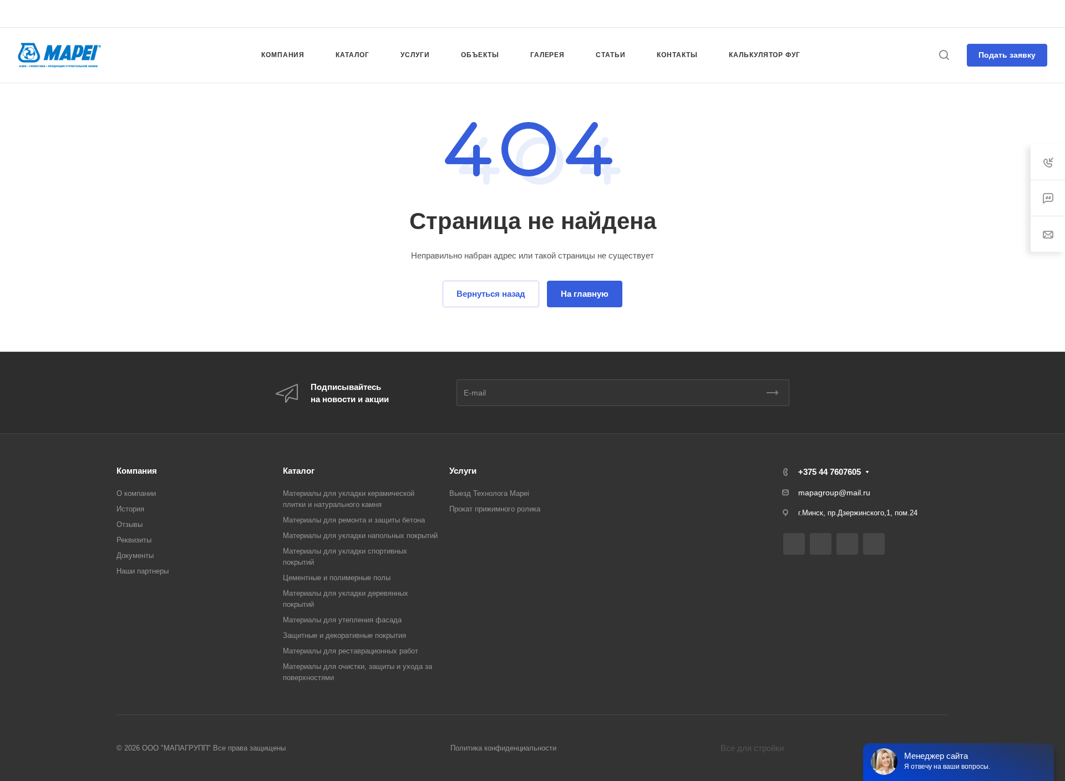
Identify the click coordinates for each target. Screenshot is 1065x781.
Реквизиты (133, 540)
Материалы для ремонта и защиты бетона (354, 520)
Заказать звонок (1020, 13)
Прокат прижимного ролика (494, 509)
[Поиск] (944, 55)
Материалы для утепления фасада (342, 620)
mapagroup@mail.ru (834, 492)
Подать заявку (1007, 54)
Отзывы (129, 524)
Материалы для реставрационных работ (350, 651)
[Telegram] (508, 13)
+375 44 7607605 (942, 13)
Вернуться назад (491, 293)
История (130, 509)
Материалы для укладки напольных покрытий (360, 535)
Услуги (462, 470)
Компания (136, 470)
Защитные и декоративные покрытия (344, 635)
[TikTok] (548, 13)
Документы (135, 555)
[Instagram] (488, 13)
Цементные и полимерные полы (336, 578)
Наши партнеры (142, 571)
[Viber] (528, 13)
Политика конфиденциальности (503, 748)
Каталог (299, 470)
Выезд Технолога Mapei (489, 493)
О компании (136, 493)
